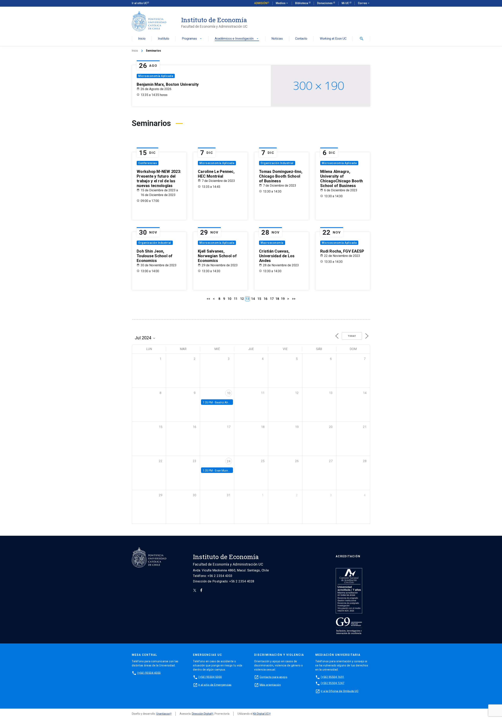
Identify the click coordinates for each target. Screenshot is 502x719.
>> (294, 299)
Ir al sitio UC (139, 3)
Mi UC (345, 3)
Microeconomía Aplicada (155, 76)
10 (229, 299)
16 (265, 299)
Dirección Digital (201, 713)
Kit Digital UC (261, 713)
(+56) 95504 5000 (210, 676)
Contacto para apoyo (273, 676)
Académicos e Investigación (237, 38)
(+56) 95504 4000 (149, 672)
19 (283, 299)
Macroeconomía (272, 242)
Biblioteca (302, 3)
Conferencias (147, 163)
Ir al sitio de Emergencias (215, 684)
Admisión (260, 3)
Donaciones (325, 3)
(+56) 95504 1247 (332, 683)
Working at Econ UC (333, 38)
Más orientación (270, 684)
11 (235, 299)
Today (352, 336)
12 (242, 299)
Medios (282, 3)
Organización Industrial (277, 163)
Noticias (277, 38)
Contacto (301, 38)
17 (272, 299)
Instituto (163, 38)
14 (253, 299)
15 (259, 299)
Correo (364, 3)
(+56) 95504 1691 (332, 676)
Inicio (142, 38)
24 (228, 461)
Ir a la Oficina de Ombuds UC (339, 691)
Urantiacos (163, 713)
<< (208, 299)
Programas (192, 38)
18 (277, 299)
